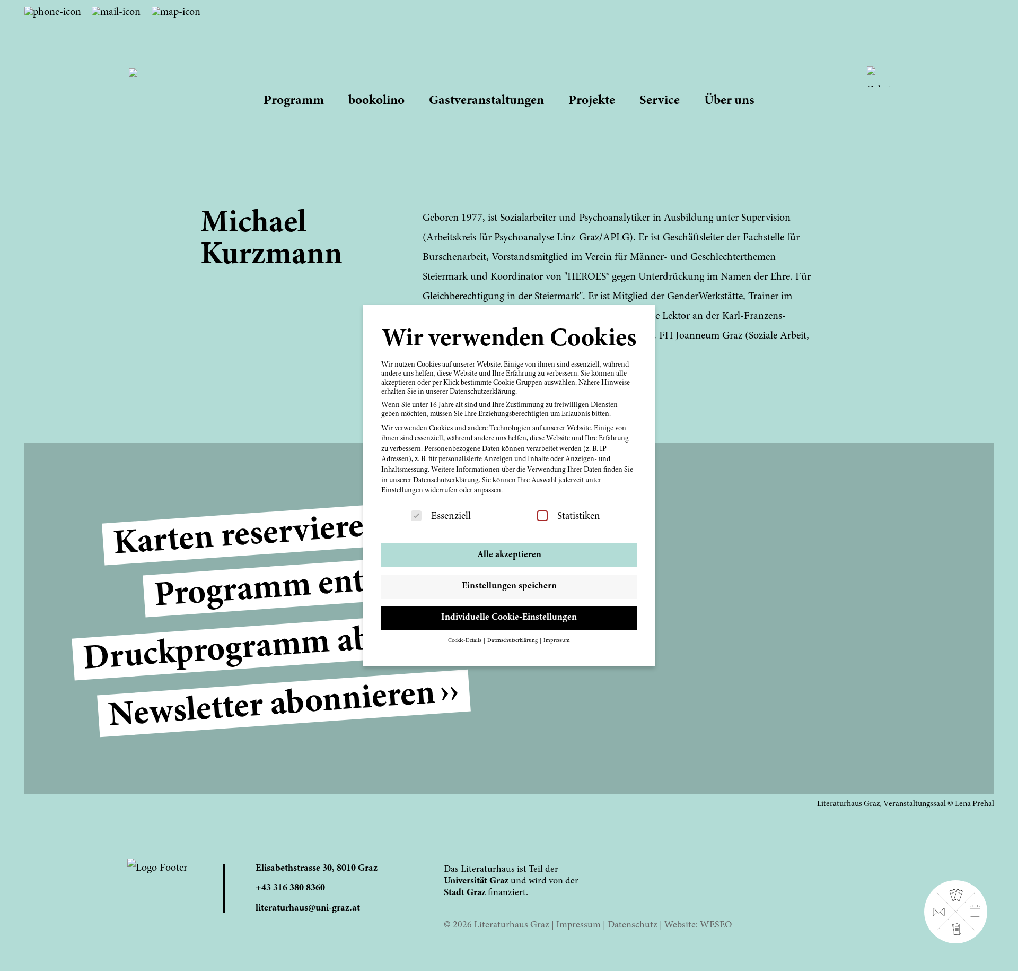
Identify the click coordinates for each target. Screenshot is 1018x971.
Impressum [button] (556, 641)
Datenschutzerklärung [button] (513, 641)
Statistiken (578, 516)
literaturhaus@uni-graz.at (308, 908)
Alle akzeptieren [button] (509, 555)
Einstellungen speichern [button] (509, 586)
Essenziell (451, 516)
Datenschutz (632, 925)
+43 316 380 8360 (290, 888)
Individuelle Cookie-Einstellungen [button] (509, 617)
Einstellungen (402, 491)
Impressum (578, 925)
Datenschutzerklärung (446, 480)
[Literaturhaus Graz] (509, 64)
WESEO (716, 925)
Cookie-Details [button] (465, 641)
